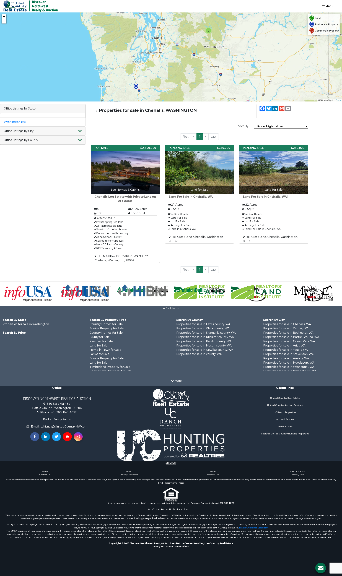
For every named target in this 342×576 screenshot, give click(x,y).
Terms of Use (213, 474)
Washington (14, 122)
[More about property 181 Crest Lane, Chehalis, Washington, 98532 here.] (199, 194)
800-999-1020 (227, 503)
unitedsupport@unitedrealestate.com (152, 518)
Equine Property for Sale (107, 328)
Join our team (284, 426)
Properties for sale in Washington (26, 324)
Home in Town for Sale (105, 350)
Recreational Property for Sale (111, 371)
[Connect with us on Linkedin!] (45, 436)
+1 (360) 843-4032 (64, 412)
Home (45, 471)
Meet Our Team (297, 471)
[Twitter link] (56, 436)
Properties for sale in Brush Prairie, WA (290, 371)
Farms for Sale (99, 354)
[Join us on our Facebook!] (34, 436)
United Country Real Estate (285, 398)
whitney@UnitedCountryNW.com (64, 426)
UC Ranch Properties (285, 412)
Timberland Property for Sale (110, 367)
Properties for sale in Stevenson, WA (288, 354)
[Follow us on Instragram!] (78, 436)
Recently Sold (297, 474)
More (178, 381)
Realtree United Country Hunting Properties (285, 433)
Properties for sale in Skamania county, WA (206, 333)
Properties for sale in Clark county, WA (202, 328)
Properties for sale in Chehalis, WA (287, 324)
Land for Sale (99, 345)
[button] (42, 131)
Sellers (213, 471)
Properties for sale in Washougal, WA (288, 367)
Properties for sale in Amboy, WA (286, 358)
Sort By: (243, 126)
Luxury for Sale (100, 337)
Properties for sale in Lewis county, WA (203, 324)
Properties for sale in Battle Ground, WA (291, 337)
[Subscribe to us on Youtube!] (67, 436)
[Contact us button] (320, 568)
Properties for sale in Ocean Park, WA (289, 341)
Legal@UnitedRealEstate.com (253, 527)
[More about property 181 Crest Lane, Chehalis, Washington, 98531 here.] (273, 194)
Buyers (129, 471)
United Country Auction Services (285, 405)
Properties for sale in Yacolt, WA (285, 350)
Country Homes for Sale (106, 324)
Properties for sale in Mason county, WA (204, 345)
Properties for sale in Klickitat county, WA (205, 337)
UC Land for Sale (285, 419)
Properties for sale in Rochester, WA (288, 333)
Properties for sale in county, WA (199, 354)
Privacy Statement (129, 474)
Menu (329, 6)
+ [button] (4, 16)
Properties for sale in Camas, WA (285, 328)
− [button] (4, 21)
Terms (338, 100)
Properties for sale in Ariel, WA (284, 345)
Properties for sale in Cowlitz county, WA (204, 350)
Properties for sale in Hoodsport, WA (288, 362)
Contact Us (44, 474)
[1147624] (136, 87)
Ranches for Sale (101, 341)
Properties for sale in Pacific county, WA (203, 341)
